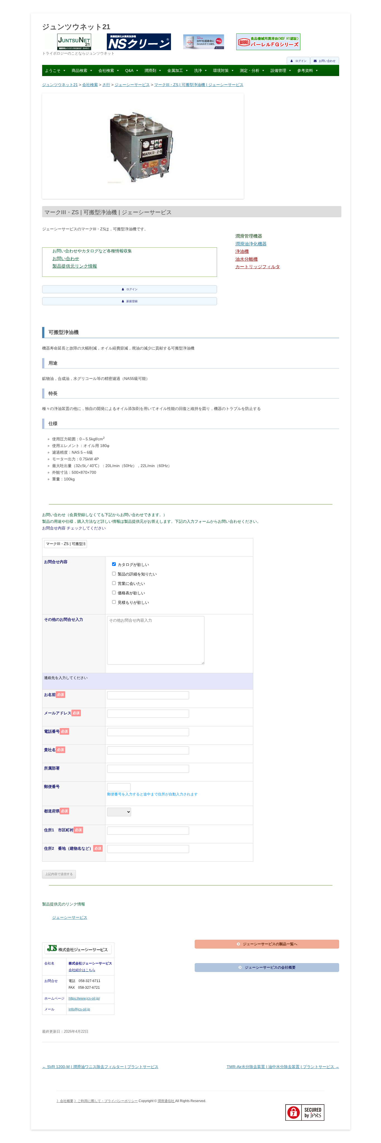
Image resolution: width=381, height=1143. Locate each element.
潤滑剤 (150, 70)
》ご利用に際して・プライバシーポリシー (106, 1101)
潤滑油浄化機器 (251, 243)
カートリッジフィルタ (257, 266)
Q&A (129, 70)
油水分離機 (246, 259)
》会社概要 (65, 1101)
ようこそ (53, 70)
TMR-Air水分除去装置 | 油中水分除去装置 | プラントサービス (283, 1066)
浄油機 (242, 251)
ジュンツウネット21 (76, 27)
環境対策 (221, 70)
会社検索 (106, 70)
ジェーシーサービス (132, 84)
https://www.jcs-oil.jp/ (84, 998)
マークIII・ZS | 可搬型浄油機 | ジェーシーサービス (198, 84)
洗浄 (198, 70)
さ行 (106, 84)
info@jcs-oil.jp (79, 1009)
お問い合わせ (65, 258)
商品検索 (79, 70)
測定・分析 (249, 70)
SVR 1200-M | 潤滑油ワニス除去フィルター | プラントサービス (100, 1066)
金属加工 (175, 70)
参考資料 (305, 70)
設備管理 (278, 70)
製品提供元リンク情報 (74, 266)
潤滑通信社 (166, 1101)
